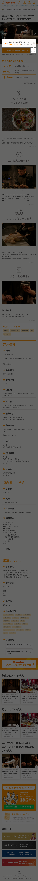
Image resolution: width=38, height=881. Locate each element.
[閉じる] (34, 43)
